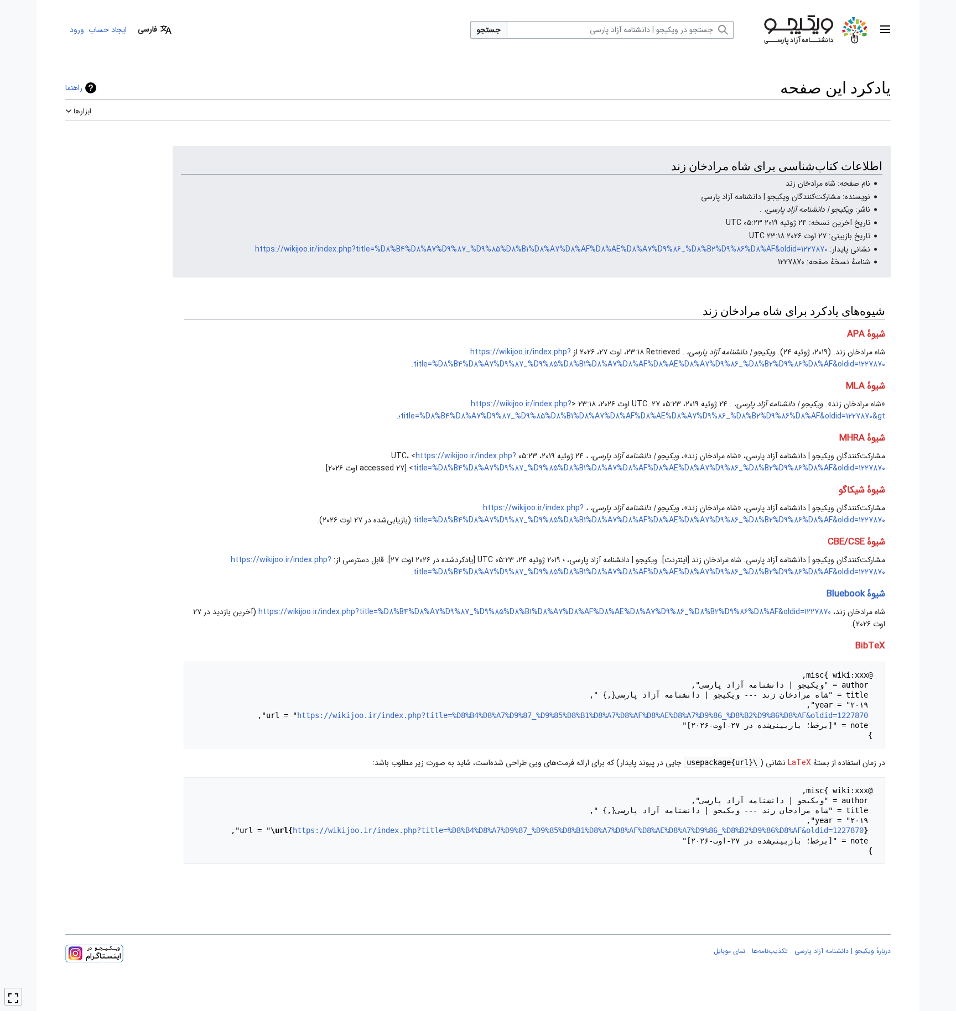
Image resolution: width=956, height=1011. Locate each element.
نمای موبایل (729, 951)
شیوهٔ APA (866, 334)
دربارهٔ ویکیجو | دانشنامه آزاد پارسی (842, 951)
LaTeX (799, 763)
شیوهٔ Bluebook (856, 593)
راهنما (73, 87)
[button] (885, 29)
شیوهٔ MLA (865, 386)
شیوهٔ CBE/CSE (856, 542)
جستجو (489, 30)
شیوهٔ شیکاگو (862, 490)
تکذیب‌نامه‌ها (770, 951)
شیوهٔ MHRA (862, 438)
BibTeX (870, 645)
